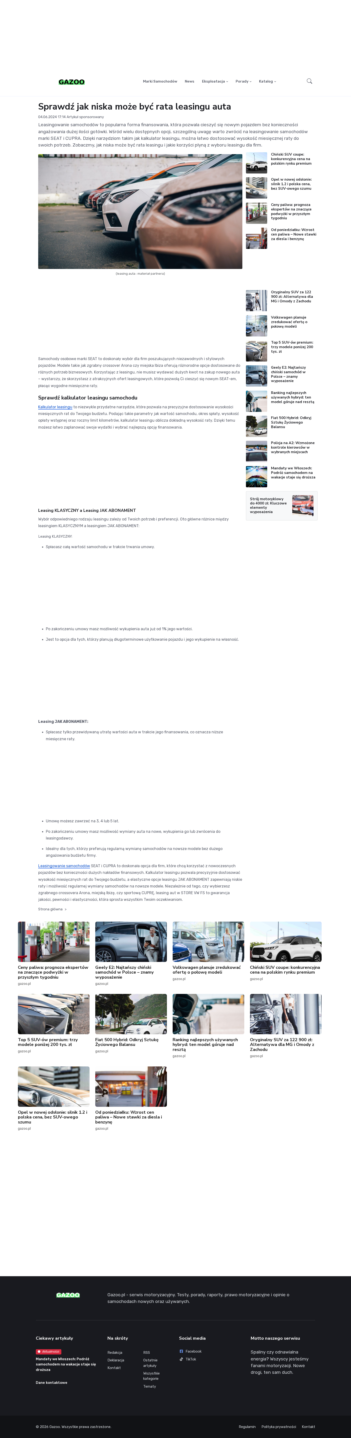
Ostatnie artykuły (150, 1363)
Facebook (194, 1351)
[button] (309, 82)
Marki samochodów (160, 81)
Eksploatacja (213, 81)
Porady (242, 81)
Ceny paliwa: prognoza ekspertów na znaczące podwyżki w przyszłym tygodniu (291, 211)
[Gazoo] (71, 81)
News (189, 81)
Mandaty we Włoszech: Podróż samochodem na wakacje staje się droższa (293, 473)
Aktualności (50, 1351)
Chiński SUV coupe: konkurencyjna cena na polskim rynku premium (291, 159)
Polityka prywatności (278, 1427)
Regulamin (247, 1427)
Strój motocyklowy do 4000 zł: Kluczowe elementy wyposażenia (268, 505)
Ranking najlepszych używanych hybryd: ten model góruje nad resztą (292, 397)
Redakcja (114, 1352)
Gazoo (54, 1427)
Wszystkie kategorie (151, 1376)
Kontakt (114, 1368)
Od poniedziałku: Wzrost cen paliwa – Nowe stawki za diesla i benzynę (293, 234)
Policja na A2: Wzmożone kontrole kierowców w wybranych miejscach (293, 447)
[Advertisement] (175, 37)
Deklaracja (115, 1360)
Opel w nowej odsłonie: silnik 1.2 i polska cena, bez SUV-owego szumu (291, 184)
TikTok (191, 1359)
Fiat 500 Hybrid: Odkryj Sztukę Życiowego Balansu (291, 422)
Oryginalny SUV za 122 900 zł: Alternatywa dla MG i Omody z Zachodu (292, 297)
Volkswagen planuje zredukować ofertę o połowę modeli (289, 322)
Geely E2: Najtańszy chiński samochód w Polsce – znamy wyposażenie (288, 374)
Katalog (266, 81)
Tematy (149, 1386)
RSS (146, 1352)
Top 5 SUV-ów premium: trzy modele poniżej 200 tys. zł (292, 347)
